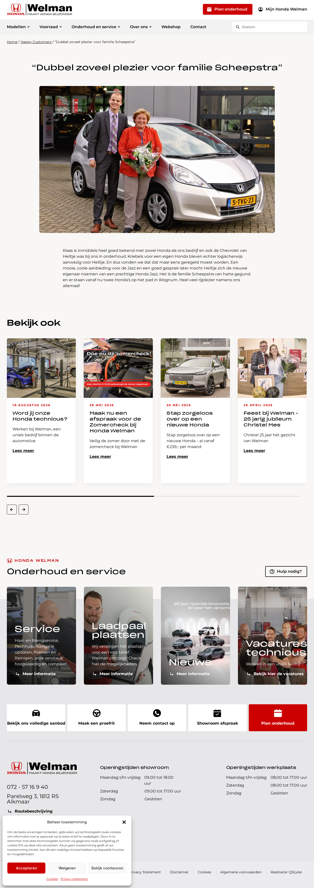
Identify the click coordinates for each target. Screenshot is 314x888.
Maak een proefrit (96, 723)
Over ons (139, 26)
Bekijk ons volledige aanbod (36, 723)
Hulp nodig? (289, 571)
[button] (124, 822)
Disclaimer (179, 872)
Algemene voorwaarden (241, 872)
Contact (198, 26)
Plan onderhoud (230, 9)
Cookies (52, 879)
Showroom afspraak (217, 723)
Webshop (171, 26)
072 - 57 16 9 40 (27, 787)
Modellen (16, 26)
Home (12, 42)
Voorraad (48, 26)
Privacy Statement (145, 872)
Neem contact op (157, 723)
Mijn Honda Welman (286, 9)
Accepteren (26, 868)
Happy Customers (36, 42)
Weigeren (67, 868)
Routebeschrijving (33, 811)
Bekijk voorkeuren (107, 868)
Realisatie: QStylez (286, 872)
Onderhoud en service (94, 26)
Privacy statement (74, 879)
